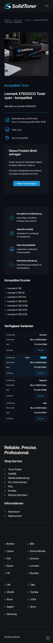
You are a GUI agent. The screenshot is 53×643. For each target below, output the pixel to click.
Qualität (12, 473)
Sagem (9, 607)
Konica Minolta (36, 551)
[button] (48, 6)
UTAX (32, 599)
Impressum (14, 511)
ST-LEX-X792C (40, 367)
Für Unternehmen (17, 482)
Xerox (32, 607)
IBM (31, 544)
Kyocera (33, 558)
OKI (7, 585)
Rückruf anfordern (17, 495)
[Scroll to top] (48, 638)
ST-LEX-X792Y (40, 412)
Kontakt (12, 490)
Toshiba (33, 592)
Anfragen (40, 350)
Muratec (33, 573)
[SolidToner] (20, 6)
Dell (7, 558)
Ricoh (8, 599)
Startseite (7, 20)
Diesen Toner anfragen (26, 183)
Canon (9, 551)
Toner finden (18, 20)
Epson (8, 566)
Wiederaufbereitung (18, 477)
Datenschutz (15, 515)
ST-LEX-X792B (41, 344)
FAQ (10, 486)
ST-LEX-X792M (40, 390)
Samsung (10, 614)
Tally (31, 585)
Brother (9, 544)
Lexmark (28, 20)
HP (7, 573)
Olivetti (9, 592)
